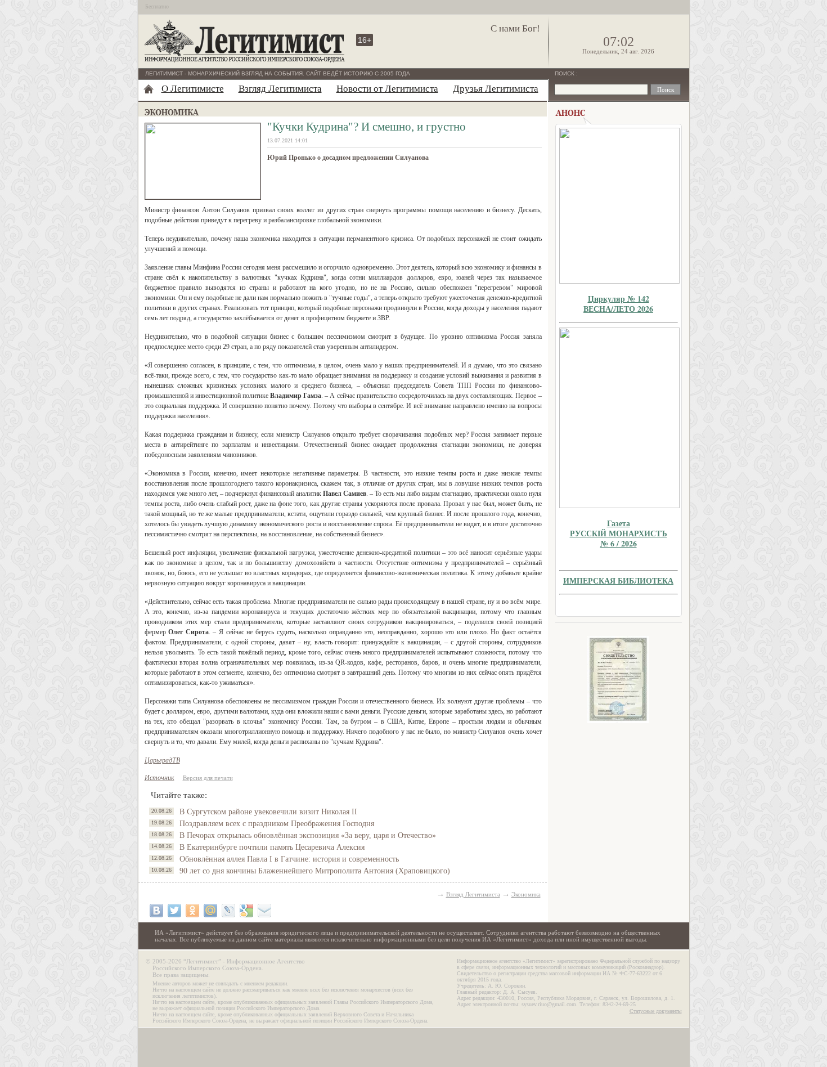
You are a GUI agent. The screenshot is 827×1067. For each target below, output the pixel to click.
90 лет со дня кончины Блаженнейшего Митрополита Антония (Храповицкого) (314, 871)
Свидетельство (618, 679)
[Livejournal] (228, 910)
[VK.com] (156, 910)
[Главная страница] (148, 88)
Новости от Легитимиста (387, 88)
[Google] (246, 910)
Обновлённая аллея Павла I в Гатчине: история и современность (289, 859)
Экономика (526, 894)
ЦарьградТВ (162, 760)
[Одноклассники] (192, 910)
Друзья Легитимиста (495, 88)
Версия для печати (208, 777)
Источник (159, 778)
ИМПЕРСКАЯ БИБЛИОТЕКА (618, 580)
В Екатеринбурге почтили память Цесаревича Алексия (272, 847)
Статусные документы (656, 1011)
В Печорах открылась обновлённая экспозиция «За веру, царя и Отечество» (307, 835)
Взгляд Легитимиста (280, 88)
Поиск (565, 73)
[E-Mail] (264, 910)
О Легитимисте (192, 88)
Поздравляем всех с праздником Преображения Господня (276, 823)
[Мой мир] (210, 910)
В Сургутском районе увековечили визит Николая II (268, 812)
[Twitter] (174, 910)
